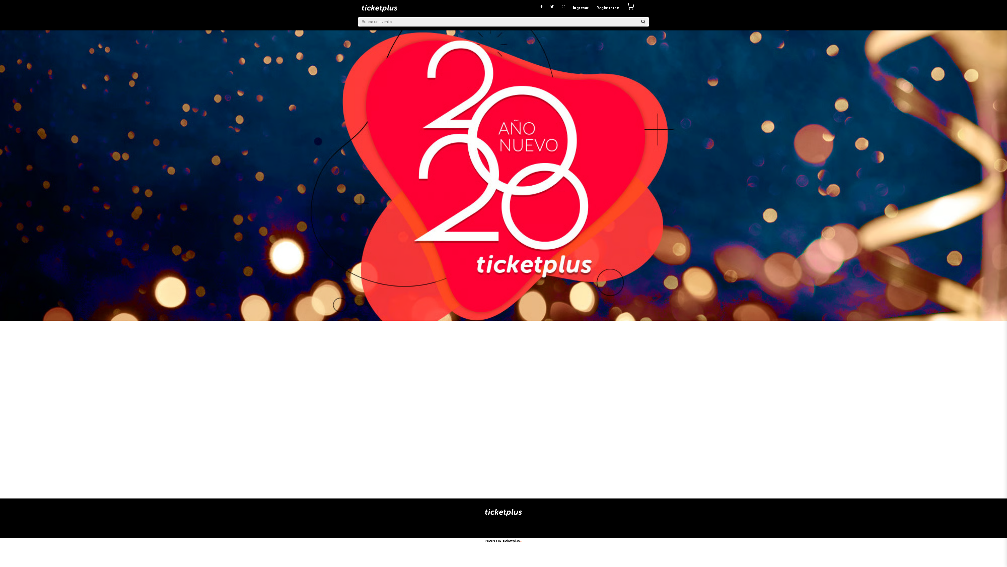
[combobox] (503, 22)
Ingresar (581, 8)
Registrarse (608, 8)
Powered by (493, 540)
